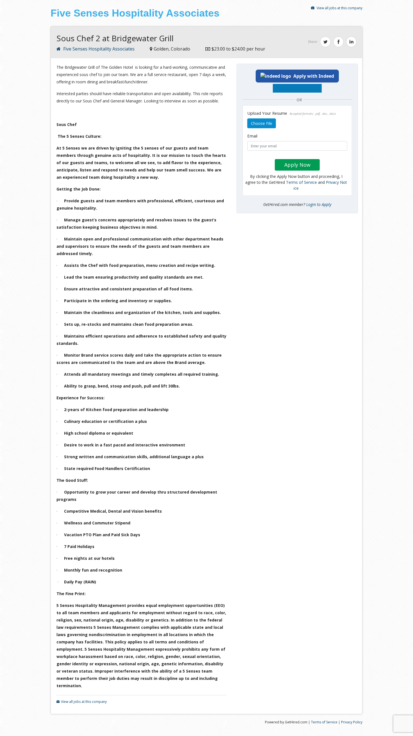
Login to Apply (318, 204)
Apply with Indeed (313, 76)
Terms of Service (301, 182)
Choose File (261, 123)
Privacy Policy (351, 722)
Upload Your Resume (291, 113)
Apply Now (297, 164)
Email (252, 136)
